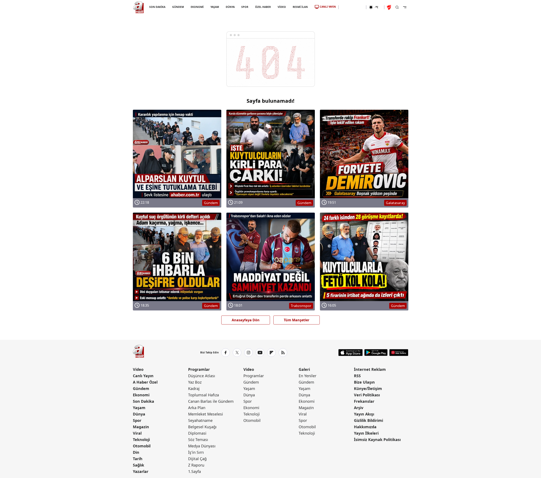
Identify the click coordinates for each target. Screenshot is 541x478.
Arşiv (358, 407)
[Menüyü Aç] (404, 7)
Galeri (304, 369)
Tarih (137, 458)
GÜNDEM (178, 7)
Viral (137, 433)
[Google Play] (376, 352)
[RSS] (283, 352)
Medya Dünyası (202, 445)
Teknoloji (141, 439)
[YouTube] (260, 352)
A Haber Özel (145, 382)
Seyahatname (200, 420)
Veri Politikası (367, 394)
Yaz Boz (195, 382)
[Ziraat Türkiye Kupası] (389, 7)
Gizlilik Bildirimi (368, 420)
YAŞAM (214, 7)
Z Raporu (196, 465)
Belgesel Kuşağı (202, 426)
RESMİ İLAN (300, 7)
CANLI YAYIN (328, 7)
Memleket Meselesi (205, 414)
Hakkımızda (365, 426)
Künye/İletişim (368, 388)
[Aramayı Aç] (397, 7)
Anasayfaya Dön (246, 320)
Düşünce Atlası (201, 375)
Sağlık (138, 465)
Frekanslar (364, 401)
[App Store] (350, 352)
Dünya (139, 414)
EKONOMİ (196, 7)
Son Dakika (143, 401)
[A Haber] (138, 7)
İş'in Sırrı (196, 452)
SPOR (244, 7)
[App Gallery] (398, 352)
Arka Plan (196, 407)
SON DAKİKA (157, 7)
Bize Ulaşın (364, 382)
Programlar (199, 369)
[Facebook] (225, 352)
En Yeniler (307, 375)
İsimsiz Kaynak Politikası (377, 439)
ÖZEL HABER (263, 7)
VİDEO (282, 7)
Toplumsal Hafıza (203, 394)
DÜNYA (230, 7)
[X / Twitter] (237, 352)
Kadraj (194, 388)
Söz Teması (198, 439)
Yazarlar (140, 471)
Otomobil (142, 445)
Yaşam (139, 407)
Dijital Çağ (197, 458)
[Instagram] (248, 352)
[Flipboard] (271, 352)
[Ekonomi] (352, 7)
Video (138, 369)
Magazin (141, 426)
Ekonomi (141, 394)
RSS (357, 375)
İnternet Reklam (370, 369)
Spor (137, 420)
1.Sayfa (194, 471)
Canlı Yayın (143, 375)
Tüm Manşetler (296, 320)
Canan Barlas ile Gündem (211, 401)
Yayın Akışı (364, 414)
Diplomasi (197, 433)
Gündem (141, 388)
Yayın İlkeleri (366, 433)
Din (136, 452)
